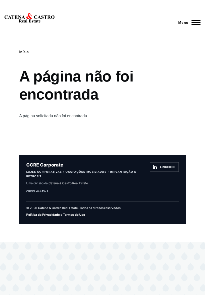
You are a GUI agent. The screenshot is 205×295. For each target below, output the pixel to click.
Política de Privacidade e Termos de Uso (55, 214)
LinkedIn (167, 167)
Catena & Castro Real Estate (68, 183)
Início (24, 52)
